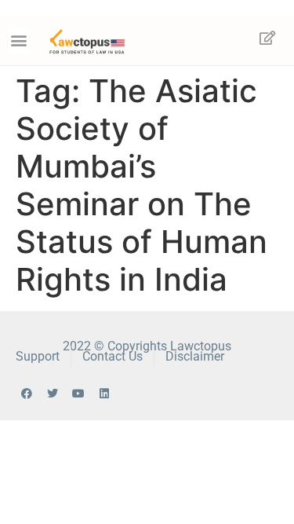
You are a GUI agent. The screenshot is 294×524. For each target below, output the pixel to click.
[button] (19, 40)
